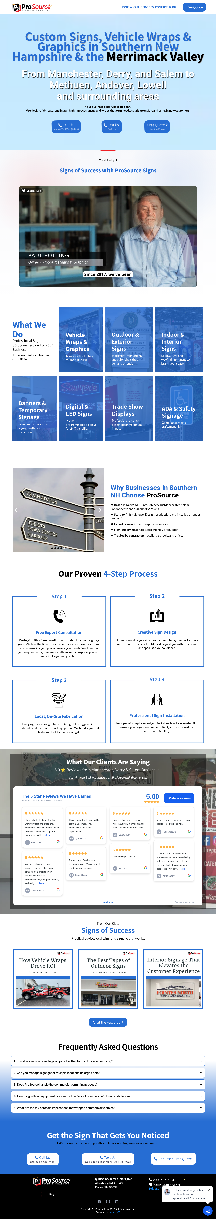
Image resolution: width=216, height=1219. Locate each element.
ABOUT (134, 7)
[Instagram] (108, 1201)
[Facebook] (99, 1201)
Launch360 (114, 1212)
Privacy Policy (159, 1188)
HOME (125, 7)
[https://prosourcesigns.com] (34, 7)
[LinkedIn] (116, 1201)
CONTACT (161, 7)
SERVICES (147, 7)
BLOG (172, 7)
